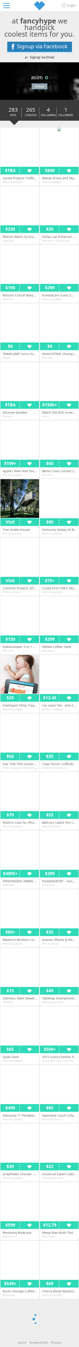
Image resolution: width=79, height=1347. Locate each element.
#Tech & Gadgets (13, 182)
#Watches (8, 240)
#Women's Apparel (34, 768)
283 (13, 112)
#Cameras (48, 885)
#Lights (7, 358)
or (39, 57)
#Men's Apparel (12, 768)
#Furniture (48, 651)
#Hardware (49, 1236)
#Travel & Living (12, 533)
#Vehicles (68, 1061)
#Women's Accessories (56, 240)
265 (31, 112)
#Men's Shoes (11, 592)
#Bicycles (8, 885)
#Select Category (52, 709)
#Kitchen (8, 1002)
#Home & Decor (51, 1119)
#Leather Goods (51, 826)
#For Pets (8, 651)
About (22, 1342)
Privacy (56, 1342)
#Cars (45, 416)
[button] (59, 129)
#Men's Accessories (54, 768)
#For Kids (8, 299)
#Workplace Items (53, 1002)
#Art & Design (50, 943)
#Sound (7, 416)
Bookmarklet (39, 1342)
